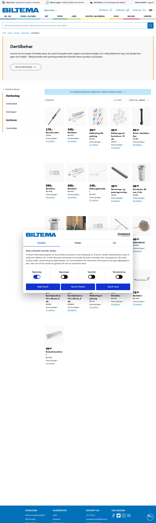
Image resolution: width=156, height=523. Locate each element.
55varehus (137, 304)
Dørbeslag (25, 33)
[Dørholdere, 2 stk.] (76, 226)
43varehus (72, 197)
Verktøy (147, 16)
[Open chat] (150, 517)
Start (4, 33)
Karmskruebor (52, 132)
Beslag (16, 33)
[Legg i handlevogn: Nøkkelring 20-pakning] (99, 151)
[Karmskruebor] (54, 116)
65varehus (115, 201)
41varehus (93, 144)
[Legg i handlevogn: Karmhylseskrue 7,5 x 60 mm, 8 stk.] (56, 316)
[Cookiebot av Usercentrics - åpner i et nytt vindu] (119, 235)
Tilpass (119, 100)
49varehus (50, 197)
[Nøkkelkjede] (141, 226)
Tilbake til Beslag (12, 89)
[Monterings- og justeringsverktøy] (119, 172)
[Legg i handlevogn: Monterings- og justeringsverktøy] (121, 207)
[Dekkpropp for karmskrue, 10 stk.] (119, 116)
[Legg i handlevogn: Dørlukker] (78, 147)
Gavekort (56, 519)
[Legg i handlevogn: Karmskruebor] (56, 147)
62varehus (50, 363)
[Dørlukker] (76, 116)
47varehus (50, 310)
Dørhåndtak (11, 103)
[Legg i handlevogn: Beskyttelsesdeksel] (56, 370)
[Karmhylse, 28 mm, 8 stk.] (54, 226)
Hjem (74, 16)
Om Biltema (31, 510)
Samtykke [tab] (41, 243)
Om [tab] (114, 243)
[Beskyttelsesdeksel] (54, 335)
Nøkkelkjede (139, 242)
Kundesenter (60, 510)
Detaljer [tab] (78, 243)
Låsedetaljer (11, 128)
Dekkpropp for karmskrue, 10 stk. (118, 136)
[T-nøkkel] (119, 226)
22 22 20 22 (90, 515)
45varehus (72, 141)
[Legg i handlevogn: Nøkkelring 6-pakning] (99, 313)
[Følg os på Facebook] (113, 516)
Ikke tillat (43, 287)
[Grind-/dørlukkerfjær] (141, 116)
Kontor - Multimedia (95, 16)
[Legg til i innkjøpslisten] (49, 147)
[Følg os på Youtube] (129, 516)
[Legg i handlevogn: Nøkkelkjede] (143, 257)
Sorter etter (137, 100)
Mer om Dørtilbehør (23, 67)
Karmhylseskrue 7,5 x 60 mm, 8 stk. (53, 298)
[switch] (64, 277)
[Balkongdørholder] (98, 172)
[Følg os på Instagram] (124, 516)
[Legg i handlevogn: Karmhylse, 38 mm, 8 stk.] (143, 207)
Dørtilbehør (11, 120)
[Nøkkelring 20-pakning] (98, 116)
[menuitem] (8, 16)
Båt (46, 16)
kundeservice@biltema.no (96, 519)
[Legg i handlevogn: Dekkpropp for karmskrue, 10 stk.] (121, 154)
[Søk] (150, 25)
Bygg (116, 16)
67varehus (50, 141)
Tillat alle (113, 287)
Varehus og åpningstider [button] (35, 515)
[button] (151, 10)
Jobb (55, 515)
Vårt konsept (30, 519)
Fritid (60, 16)
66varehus (137, 144)
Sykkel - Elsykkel (28, 16)
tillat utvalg (78, 287)
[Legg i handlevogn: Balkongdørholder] (99, 206)
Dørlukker (72, 132)
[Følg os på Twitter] (119, 516)
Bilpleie (131, 16)
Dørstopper (11, 111)
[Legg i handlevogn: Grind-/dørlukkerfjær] (143, 151)
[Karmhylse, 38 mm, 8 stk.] (141, 172)
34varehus (93, 307)
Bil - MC (8, 16)
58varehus (72, 310)
